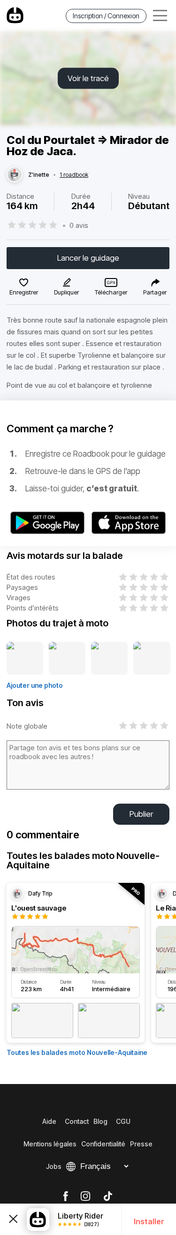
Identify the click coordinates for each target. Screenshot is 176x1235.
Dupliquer (66, 292)
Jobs (53, 1166)
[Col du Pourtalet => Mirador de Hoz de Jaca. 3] (109, 659)
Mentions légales (50, 1144)
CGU (123, 1121)
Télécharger (111, 292)
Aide (49, 1121)
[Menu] (160, 15)
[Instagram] (85, 1196)
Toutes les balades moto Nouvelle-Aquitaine (77, 1052)
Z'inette (38, 175)
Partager (155, 292)
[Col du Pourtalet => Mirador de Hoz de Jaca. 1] (25, 659)
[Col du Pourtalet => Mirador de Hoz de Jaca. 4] (151, 659)
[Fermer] (13, 1219)
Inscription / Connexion (106, 16)
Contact (77, 1121)
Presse (141, 1144)
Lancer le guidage (88, 258)
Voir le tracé (88, 78)
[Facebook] (65, 1196)
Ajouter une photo (35, 685)
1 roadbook (74, 175)
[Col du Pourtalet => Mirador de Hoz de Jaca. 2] (67, 659)
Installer (149, 1221)
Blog (100, 1121)
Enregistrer (23, 292)
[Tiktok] (108, 1196)
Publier (141, 814)
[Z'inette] (15, 174)
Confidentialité (103, 1144)
